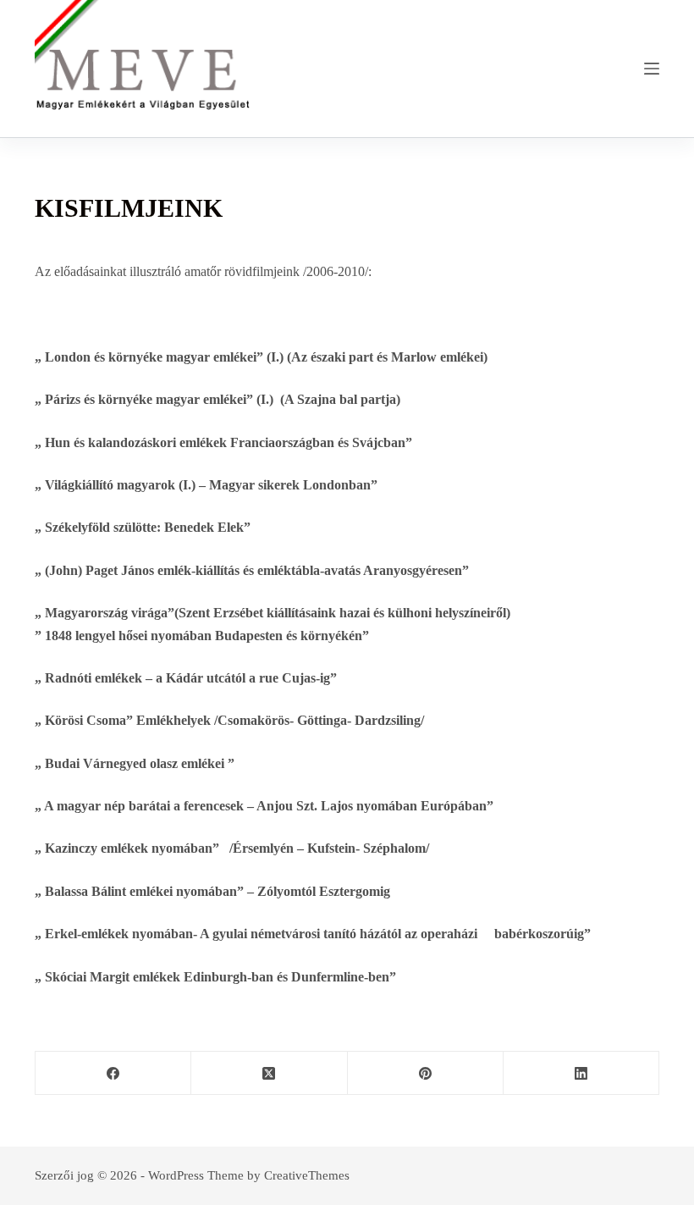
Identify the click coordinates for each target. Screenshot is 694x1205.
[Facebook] (113, 1073)
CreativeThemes (307, 1175)
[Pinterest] (426, 1073)
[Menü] (651, 68)
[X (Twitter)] (269, 1073)
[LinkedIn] (581, 1073)
